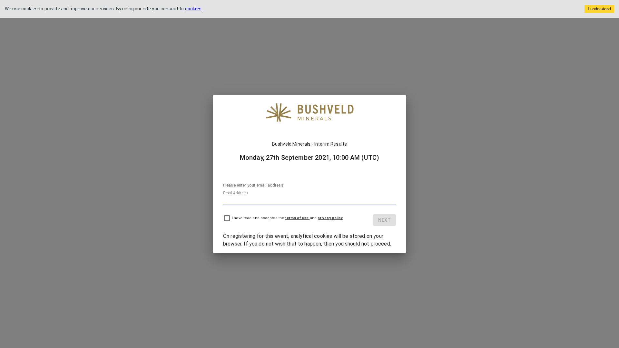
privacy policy (330, 218)
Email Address (235, 193)
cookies (193, 8)
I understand (599, 8)
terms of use (297, 218)
